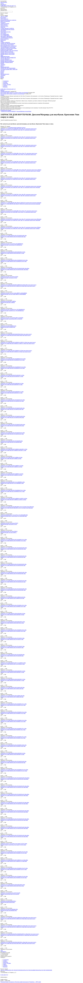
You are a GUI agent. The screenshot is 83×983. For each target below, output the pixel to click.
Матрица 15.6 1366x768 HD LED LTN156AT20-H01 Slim (13, 590)
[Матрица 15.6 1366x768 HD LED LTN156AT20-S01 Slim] (13, 556)
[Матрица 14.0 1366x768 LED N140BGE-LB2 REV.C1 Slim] (14, 449)
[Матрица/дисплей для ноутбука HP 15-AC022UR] (12, 317)
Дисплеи (2, 70)
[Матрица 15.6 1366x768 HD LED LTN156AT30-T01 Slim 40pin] (15, 786)
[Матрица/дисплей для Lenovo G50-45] (9, 276)
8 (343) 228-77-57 (12, 5)
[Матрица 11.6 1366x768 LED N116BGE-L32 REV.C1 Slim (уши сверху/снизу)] (18, 342)
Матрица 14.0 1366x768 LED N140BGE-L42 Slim (11, 466)
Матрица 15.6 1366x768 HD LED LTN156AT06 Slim (12, 655)
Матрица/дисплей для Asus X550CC (9, 532)
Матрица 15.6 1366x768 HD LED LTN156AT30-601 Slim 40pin (14, 811)
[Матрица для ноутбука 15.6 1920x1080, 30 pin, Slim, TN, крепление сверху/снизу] (19, 153)
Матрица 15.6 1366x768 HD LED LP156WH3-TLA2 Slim (13, 713)
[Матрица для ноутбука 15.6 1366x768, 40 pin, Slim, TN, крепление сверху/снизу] (19, 136)
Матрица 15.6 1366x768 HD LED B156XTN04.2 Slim (12, 885)
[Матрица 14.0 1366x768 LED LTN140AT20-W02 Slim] (13, 416)
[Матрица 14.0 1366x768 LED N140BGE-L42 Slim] (12, 465)
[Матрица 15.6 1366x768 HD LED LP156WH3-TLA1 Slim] (14, 703)
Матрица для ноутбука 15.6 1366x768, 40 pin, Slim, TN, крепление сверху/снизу (18, 138)
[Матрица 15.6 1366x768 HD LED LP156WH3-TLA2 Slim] (14, 712)
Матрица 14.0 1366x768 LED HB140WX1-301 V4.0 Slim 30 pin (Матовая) (17, 507)
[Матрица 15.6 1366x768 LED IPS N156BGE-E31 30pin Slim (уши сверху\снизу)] (18, 925)
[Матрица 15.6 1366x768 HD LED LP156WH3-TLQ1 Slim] (14, 605)
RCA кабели (3, 17)
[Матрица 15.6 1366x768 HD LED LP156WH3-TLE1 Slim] (13, 630)
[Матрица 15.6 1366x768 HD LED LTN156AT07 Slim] (12, 646)
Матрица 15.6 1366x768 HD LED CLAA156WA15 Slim (13, 664)
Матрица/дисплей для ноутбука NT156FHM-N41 (11, 244)
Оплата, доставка (7, 84)
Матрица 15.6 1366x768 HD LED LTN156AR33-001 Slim (13, 236)
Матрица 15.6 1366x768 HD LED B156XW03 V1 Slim (12, 680)
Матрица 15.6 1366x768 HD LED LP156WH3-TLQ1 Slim (13, 606)
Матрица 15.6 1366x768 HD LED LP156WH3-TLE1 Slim (13, 631)
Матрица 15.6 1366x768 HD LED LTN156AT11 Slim (12, 639)
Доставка (5, 82)
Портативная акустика (6, 31)
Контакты (5, 86)
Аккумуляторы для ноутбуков (7, 44)
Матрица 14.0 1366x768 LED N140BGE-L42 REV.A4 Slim (13, 499)
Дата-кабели (3, 30)
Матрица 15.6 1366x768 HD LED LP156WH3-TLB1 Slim (13, 746)
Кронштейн (3, 40)
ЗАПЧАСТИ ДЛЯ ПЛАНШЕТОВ (8, 57)
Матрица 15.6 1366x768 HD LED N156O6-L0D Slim (12, 688)
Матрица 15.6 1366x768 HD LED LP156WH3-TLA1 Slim (13, 705)
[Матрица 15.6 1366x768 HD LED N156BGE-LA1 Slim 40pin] (14, 860)
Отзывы (2, 94)
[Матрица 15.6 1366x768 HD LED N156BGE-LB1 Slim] (13, 597)
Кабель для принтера (5, 21)
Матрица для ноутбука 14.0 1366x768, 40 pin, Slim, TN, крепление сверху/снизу (18, 162)
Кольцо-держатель (5, 38)
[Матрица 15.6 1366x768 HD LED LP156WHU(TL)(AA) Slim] (14, 769)
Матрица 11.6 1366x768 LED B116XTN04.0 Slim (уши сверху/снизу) (16, 335)
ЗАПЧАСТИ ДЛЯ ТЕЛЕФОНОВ (8, 68)
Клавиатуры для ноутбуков (6, 49)
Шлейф (2, 77)
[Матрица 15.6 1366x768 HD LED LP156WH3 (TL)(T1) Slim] (14, 868)
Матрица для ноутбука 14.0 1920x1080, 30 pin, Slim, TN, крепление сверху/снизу (18, 212)
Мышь (2, 41)
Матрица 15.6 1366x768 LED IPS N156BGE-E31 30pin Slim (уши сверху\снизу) (18, 927)
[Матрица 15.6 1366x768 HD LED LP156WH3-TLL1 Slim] (13, 728)
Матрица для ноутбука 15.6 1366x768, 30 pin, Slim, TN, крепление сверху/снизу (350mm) (20, 228)
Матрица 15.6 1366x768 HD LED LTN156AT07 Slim (12, 647)
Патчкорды (3, 22)
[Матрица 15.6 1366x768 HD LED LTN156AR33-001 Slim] (14, 235)
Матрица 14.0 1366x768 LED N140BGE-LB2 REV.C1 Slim (13, 450)
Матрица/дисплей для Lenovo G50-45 (9, 277)
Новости (2, 90)
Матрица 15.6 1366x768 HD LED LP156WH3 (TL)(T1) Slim (14, 869)
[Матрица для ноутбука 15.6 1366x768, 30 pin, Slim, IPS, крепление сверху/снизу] (19, 194)
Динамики (3, 64)
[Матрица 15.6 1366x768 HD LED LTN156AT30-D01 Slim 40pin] (15, 268)
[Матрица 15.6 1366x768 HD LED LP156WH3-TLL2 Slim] (13, 736)
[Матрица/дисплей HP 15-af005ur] (8, 301)
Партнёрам (5, 83)
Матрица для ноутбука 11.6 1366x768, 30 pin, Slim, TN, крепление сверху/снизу (18, 146)
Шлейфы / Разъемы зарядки (7, 62)
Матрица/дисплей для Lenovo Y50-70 (9, 524)
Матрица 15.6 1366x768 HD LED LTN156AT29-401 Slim (13, 762)
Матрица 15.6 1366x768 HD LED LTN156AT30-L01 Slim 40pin (14, 795)
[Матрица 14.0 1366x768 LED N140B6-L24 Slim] (11, 457)
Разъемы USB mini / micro (6, 60)
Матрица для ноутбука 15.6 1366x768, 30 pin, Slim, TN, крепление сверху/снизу (18, 129)
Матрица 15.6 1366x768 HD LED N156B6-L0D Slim (12, 696)
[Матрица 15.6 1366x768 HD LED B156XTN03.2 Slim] (13, 621)
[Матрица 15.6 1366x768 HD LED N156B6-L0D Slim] (12, 695)
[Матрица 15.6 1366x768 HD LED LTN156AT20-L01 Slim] (13, 580)
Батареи (2, 63)
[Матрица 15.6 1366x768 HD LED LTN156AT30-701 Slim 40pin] (15, 802)
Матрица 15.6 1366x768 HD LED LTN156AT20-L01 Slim (13, 581)
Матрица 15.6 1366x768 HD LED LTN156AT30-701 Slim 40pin (14, 803)
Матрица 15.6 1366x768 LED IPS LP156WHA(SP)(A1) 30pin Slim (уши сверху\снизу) (19, 935)
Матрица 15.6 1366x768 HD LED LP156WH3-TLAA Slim (13, 540)
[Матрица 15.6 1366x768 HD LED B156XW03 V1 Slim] (13, 679)
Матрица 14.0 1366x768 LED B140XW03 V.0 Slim (11, 384)
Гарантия (5, 85)
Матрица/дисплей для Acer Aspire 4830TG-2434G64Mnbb (13, 294)
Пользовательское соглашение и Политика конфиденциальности (15, 981)
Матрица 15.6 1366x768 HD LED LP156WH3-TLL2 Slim (13, 738)
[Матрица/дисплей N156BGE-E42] (8, 325)
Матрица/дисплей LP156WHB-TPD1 (9, 910)
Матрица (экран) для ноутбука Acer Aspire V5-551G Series (13, 844)
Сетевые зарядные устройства (7, 28)
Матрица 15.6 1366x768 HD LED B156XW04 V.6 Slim (12, 754)
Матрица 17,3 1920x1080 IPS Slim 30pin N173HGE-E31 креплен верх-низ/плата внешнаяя (20, 203)
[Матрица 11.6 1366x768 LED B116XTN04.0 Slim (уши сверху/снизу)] (16, 334)
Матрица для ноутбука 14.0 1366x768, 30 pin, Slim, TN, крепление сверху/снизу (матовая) (20, 187)
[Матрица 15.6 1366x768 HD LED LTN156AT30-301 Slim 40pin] (15, 835)
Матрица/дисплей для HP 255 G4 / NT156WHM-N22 (12, 310)
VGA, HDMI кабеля (5, 35)
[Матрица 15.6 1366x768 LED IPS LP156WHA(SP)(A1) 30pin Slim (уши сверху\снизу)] (20, 934)
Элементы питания (5, 23)
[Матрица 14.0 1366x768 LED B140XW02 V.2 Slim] (12, 391)
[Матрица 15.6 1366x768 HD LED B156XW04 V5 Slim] (13, 252)
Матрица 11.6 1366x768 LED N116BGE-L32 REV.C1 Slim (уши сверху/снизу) (18, 343)
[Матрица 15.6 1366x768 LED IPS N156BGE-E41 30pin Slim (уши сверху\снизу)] (18, 917)
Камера (2, 72)
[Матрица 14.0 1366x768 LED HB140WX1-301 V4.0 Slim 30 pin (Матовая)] (17, 506)
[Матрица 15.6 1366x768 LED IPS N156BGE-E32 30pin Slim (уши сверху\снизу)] (18, 284)
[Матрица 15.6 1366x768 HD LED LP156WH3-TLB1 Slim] (13, 745)
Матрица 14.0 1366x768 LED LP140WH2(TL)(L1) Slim (13, 491)
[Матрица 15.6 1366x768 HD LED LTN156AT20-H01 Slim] (14, 588)
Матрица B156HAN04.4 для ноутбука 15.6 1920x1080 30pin (14, 516)
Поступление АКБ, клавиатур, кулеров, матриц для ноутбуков (14, 92)
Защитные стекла (4, 25)
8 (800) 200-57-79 (4, 5)
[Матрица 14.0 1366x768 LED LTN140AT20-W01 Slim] (13, 424)
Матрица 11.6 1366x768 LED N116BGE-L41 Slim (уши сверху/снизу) (16, 351)
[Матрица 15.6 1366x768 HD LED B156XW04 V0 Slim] (13, 613)
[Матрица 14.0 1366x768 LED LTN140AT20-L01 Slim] (13, 432)
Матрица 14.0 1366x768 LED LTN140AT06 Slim (11, 442)
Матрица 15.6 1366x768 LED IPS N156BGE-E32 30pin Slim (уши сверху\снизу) (18, 286)
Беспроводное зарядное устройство (8, 20)
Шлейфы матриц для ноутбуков (7, 54)
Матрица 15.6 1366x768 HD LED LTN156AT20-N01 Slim (13, 573)
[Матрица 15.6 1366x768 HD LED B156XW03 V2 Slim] (13, 671)
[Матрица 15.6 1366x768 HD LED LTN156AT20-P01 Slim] (13, 564)
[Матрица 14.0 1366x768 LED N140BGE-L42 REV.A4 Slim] (14, 498)
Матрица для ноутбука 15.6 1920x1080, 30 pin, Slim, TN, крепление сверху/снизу (18, 154)
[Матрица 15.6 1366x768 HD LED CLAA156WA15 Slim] (13, 662)
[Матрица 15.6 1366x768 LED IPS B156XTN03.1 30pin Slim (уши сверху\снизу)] (18, 942)
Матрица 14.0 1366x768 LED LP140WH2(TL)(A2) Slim (13, 368)
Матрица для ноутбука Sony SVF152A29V (10, 894)
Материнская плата (5, 67)
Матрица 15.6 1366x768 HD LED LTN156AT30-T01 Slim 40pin (14, 787)
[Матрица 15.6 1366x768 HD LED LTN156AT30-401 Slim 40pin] (15, 827)
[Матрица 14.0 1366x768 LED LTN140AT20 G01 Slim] (13, 399)
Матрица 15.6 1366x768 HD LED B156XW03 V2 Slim (12, 672)
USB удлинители (4, 18)
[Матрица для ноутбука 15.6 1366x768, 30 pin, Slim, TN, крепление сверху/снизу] (19, 128)
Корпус (2, 65)
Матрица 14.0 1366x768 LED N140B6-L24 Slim (11, 458)
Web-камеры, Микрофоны (6, 36)
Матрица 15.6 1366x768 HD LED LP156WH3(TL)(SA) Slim (14, 261)
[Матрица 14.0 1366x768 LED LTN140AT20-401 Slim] (13, 408)
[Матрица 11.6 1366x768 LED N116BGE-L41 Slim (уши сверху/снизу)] (16, 350)
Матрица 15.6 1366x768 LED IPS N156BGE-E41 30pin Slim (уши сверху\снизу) (18, 918)
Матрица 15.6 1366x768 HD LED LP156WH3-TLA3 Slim (13, 721)
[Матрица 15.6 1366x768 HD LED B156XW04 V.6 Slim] (13, 753)
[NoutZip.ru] (3, 4)
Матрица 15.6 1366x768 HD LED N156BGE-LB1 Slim (12, 598)
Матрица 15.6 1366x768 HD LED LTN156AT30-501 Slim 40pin (14, 820)
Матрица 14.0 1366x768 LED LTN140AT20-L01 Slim (12, 433)
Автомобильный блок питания (7, 29)
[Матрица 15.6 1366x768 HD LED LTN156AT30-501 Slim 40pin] (15, 819)
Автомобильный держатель (7, 37)
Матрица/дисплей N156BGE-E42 (8, 327)
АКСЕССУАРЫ (4, 16)
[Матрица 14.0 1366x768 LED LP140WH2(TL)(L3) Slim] (13, 358)
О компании (6, 81)
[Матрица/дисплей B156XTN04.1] (8, 901)
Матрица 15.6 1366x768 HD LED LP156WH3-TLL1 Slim (13, 729)
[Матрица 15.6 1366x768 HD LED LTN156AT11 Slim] (12, 638)
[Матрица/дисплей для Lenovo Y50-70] (9, 523)
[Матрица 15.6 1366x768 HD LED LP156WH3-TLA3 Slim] (14, 720)
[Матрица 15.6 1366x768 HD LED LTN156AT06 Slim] (12, 654)
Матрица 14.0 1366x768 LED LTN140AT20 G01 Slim (12, 401)
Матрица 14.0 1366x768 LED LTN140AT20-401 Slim (12, 409)
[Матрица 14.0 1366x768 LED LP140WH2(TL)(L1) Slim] (13, 490)
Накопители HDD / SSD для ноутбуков (9, 50)
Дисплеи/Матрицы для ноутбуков (8, 47)
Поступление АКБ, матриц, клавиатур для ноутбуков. (12, 93)
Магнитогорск (4, 2)
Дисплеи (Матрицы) (5, 58)
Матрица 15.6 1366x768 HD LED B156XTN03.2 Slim (12, 622)
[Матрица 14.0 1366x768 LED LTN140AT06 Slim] (12, 441)
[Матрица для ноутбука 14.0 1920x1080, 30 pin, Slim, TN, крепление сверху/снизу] (19, 210)
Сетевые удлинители (5, 42)
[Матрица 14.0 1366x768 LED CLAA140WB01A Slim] (13, 482)
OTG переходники (5, 34)
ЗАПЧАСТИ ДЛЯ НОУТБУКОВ (8, 43)
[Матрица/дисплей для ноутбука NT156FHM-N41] (12, 243)
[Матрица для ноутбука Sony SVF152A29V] (10, 892)
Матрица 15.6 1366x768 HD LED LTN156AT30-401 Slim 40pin (14, 828)
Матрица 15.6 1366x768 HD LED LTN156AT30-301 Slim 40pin (14, 836)
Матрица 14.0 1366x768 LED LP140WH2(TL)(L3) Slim (13, 360)
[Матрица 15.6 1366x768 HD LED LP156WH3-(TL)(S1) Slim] (14, 851)
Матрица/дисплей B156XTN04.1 (8, 902)
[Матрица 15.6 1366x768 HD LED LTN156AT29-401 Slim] (13, 761)
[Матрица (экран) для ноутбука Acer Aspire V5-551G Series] (14, 843)
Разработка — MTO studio (35, 981)
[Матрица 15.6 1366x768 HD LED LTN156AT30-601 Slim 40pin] (15, 810)
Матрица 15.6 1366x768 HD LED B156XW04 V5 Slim (12, 253)
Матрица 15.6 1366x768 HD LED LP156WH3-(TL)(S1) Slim (14, 853)
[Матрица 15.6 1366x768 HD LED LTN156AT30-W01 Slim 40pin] (15, 777)
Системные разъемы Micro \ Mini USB (9, 69)
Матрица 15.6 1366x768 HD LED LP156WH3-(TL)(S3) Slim (14, 877)
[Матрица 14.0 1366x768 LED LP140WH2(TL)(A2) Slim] (13, 367)
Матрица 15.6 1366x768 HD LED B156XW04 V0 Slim (12, 614)
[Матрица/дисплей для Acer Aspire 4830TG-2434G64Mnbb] (14, 293)
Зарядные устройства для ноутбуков (8, 48)
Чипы (2, 55)
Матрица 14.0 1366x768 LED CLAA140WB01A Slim (12, 483)
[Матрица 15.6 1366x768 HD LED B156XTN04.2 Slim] (13, 884)
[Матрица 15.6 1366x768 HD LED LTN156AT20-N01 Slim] (14, 572)
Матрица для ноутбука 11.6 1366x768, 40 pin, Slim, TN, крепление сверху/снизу (18, 179)
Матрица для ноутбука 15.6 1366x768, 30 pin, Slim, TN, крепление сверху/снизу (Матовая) (20, 220)
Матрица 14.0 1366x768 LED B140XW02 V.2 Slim (11, 392)
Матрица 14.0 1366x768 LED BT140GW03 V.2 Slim (12, 376)
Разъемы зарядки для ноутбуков (7, 52)
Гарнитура (3, 27)
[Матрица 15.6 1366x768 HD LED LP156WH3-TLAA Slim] (14, 539)
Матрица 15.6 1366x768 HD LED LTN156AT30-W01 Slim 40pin (14, 779)
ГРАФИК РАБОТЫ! (5, 91)
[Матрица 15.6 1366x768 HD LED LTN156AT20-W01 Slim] (14, 547)
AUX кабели (3, 33)
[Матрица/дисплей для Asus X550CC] (9, 531)
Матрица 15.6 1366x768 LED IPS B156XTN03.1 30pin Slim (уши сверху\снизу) (18, 943)
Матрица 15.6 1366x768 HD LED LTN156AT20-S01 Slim (13, 557)
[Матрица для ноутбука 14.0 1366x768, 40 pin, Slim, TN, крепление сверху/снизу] (19, 161)
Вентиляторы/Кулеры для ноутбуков (9, 45)
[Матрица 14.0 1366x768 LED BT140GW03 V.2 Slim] (12, 375)
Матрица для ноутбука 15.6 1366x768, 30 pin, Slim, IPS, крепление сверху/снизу (18, 195)
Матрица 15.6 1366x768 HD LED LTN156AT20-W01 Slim (13, 549)
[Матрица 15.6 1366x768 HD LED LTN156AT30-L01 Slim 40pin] (15, 794)
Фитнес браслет (4, 24)
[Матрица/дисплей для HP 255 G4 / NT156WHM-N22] (13, 309)
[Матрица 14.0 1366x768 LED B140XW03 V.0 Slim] (12, 383)
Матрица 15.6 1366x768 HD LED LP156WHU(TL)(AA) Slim (14, 770)
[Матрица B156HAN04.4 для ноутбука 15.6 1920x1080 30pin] (14, 514)
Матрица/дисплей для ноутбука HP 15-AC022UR (11, 318)
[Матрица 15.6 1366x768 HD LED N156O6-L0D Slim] (12, 687)
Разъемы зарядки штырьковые (7, 61)
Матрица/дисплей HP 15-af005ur (8, 302)
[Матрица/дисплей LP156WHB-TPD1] (9, 909)
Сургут (2, 3)
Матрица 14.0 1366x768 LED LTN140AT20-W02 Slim (12, 417)
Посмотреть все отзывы (6, 110)
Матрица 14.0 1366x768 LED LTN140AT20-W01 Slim (12, 425)
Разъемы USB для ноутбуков (7, 51)
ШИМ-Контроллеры (5, 56)
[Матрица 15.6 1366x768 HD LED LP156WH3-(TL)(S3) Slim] (14, 876)
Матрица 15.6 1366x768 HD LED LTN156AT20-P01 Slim (13, 565)
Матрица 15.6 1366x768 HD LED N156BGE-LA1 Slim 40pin (14, 861)
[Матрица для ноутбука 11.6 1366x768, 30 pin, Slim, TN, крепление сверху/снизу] (19, 145)
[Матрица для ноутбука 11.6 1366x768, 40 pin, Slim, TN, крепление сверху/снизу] (19, 178)
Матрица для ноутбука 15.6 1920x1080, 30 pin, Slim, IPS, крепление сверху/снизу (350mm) (20, 171)
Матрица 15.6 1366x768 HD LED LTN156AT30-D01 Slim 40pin (14, 269)
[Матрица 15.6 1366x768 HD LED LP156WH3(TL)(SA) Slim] (14, 260)
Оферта (4, 964)
